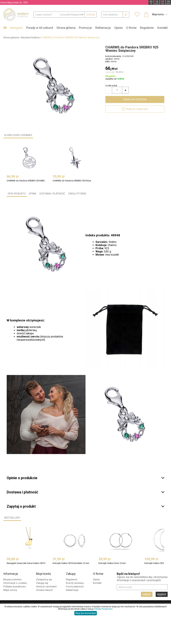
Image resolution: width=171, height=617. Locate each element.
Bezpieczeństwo (12, 579)
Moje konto (43, 573)
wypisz (161, 594)
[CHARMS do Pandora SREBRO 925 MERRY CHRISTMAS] (29, 158)
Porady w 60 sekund (39, 27)
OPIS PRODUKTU (17, 193)
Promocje (85, 27)
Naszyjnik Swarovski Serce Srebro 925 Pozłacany (27, 563)
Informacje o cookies (15, 583)
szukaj (90, 14)
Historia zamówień (46, 586)
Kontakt (162, 27)
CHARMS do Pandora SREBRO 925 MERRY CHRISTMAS (27, 180)
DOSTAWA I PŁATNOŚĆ (52, 193)
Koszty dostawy (75, 583)
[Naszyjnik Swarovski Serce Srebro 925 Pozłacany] (29, 540)
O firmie (131, 27)
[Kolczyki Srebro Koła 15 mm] (121, 540)
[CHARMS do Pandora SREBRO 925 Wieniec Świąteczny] (54, 86)
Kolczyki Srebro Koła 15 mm (112, 563)
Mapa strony (10, 590)
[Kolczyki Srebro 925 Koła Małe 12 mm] (75, 540)
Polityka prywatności (14, 586)
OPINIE (32, 193)
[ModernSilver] (15, 14)
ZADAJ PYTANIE (77, 193)
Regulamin (147, 27)
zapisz (146, 594)
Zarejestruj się (44, 579)
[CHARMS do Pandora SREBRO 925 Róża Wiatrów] (75, 158)
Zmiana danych (44, 590)
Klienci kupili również (18, 135)
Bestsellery (12, 517)
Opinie (118, 27)
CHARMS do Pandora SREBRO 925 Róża (72, 180)
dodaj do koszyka (134, 99)
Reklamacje (103, 27)
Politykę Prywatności (103, 609)
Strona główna (65, 27)
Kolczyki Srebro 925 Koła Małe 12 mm (71, 563)
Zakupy (71, 573)
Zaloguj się (42, 583)
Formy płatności (75, 586)
